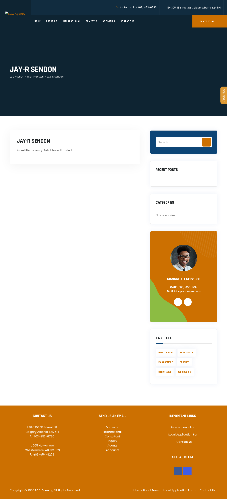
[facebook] (178, 471)
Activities (109, 21)
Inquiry (112, 441)
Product (185, 362)
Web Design (184, 372)
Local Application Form (184, 434)
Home (37, 21)
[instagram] (187, 471)
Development (165, 352)
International (71, 21)
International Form (184, 427)
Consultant (112, 436)
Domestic (91, 21)
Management (165, 362)
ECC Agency (43, 490)
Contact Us (127, 21)
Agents (112, 445)
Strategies (164, 372)
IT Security (186, 352)
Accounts (112, 450)
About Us (51, 21)
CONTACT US (207, 21)
